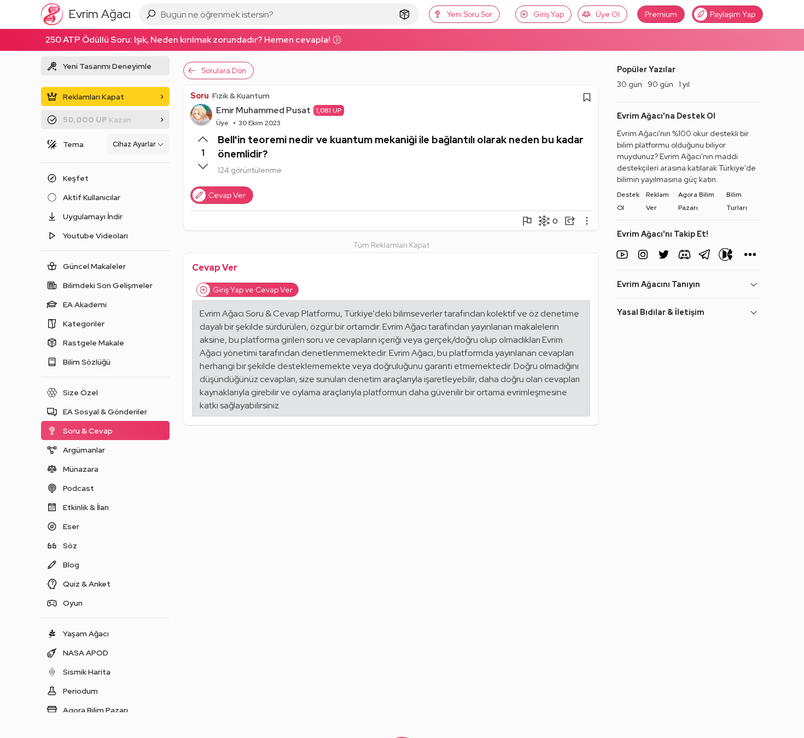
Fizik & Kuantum (241, 96)
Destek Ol (628, 201)
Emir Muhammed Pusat (263, 110)
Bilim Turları (736, 201)
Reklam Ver (657, 201)
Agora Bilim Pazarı (696, 201)
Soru (199, 96)
